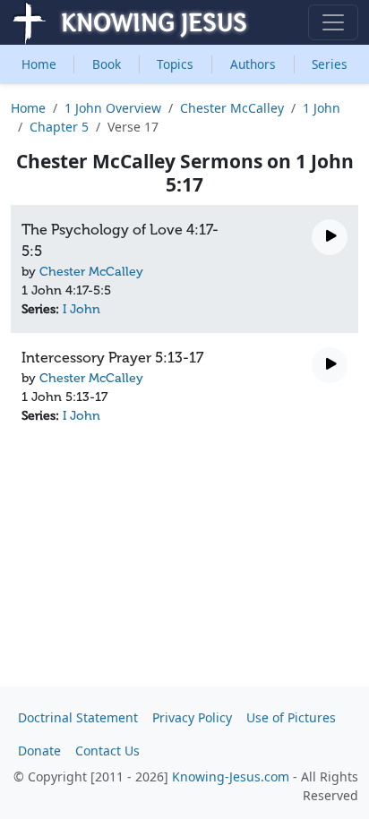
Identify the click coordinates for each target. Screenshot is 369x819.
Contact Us (107, 750)
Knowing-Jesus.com (230, 776)
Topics (175, 64)
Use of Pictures (291, 717)
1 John (321, 107)
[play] (330, 237)
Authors (253, 64)
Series (330, 64)
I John (81, 309)
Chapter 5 (59, 126)
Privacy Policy (192, 717)
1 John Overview (112, 107)
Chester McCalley (232, 107)
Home (38, 64)
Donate (39, 750)
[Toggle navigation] (333, 22)
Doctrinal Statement (78, 717)
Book (106, 64)
